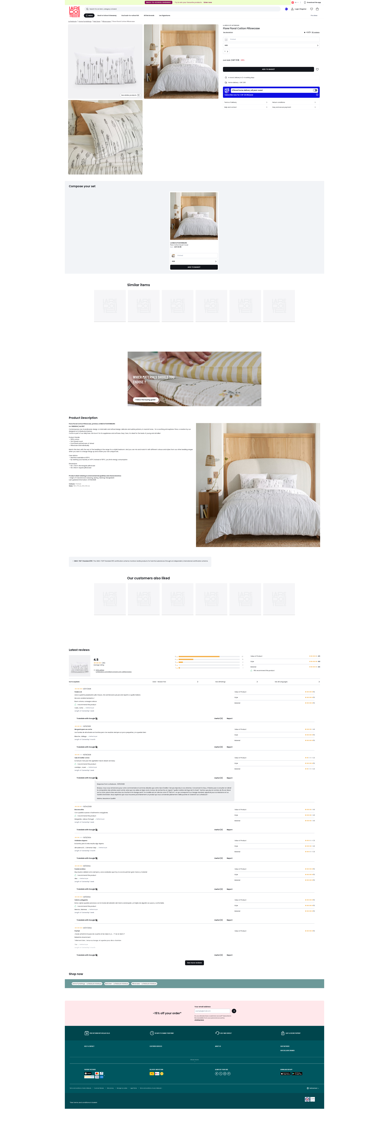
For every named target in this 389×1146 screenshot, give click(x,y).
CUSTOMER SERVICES (156, 1046)
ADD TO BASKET (268, 69)
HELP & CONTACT (89, 1046)
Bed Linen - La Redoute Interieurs (116, 984)
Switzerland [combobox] (313, 1088)
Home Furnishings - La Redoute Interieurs (87, 984)
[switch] (274, 90)
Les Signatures (164, 15)
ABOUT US (218, 1046)
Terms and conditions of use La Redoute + (151, 1088)
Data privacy (110, 1088)
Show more (194, 1060)
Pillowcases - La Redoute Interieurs (144, 984)
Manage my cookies (122, 1088)
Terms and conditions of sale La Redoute (80, 1088)
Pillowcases (106, 21)
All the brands (149, 15)
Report (229, 718)
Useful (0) (218, 718)
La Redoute (72, 21)
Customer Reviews (99, 1088)
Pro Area (314, 15)
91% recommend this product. (264, 671)
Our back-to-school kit (130, 15)
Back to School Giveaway (107, 15)
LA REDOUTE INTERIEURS (231, 25)
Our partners (284, 1046)
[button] (317, 9)
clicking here (199, 1020)
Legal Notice (133, 1088)
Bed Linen (96, 21)
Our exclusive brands (287, 1050)
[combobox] (176, 682)
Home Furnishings (85, 21)
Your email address (202, 1007)
